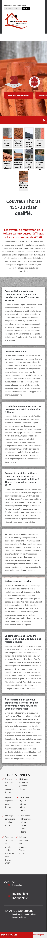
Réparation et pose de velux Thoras (9, 802)
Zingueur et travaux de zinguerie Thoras (9, 785)
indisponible (11, 2)
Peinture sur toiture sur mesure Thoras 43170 (23, 845)
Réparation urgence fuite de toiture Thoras (24, 804)
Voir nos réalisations (18, 96)
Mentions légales (37, 935)
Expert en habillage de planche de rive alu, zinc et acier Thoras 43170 (9, 850)
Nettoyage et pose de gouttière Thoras (23, 784)
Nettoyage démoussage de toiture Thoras (10, 821)
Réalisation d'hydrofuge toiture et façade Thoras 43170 (26, 824)
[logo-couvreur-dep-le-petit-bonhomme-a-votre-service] (15, 20)
